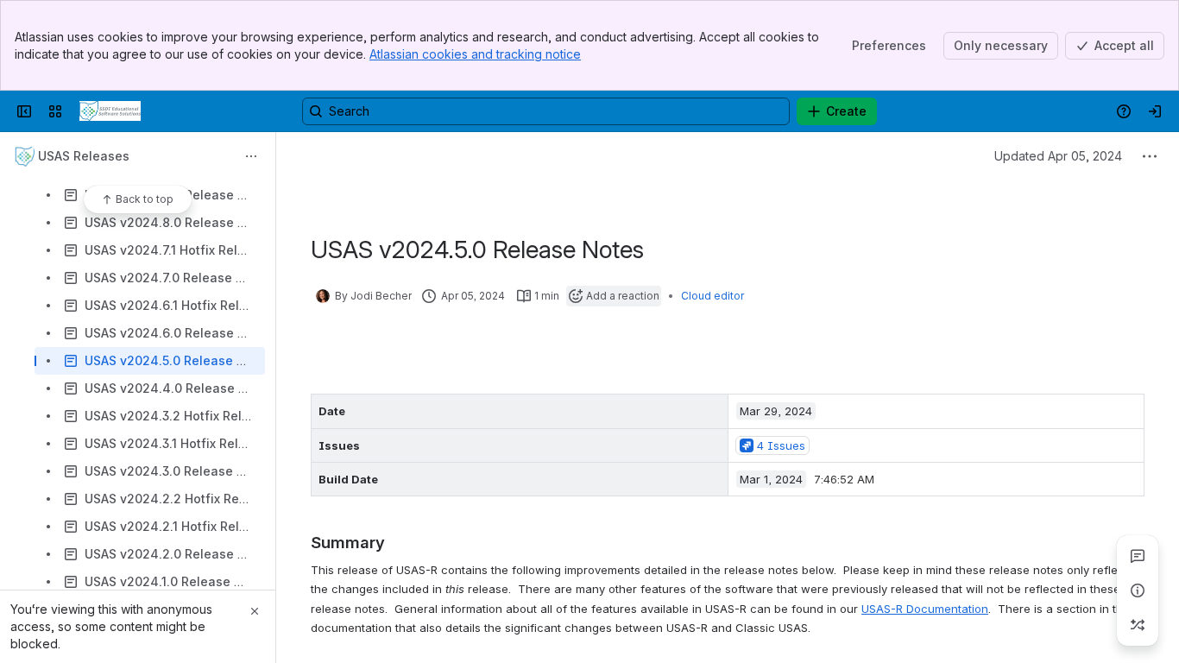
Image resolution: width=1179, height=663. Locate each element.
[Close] (254, 611)
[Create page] (1137, 625)
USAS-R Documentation (924, 609)
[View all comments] (1137, 556)
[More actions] (251, 156)
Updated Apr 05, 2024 (1058, 155)
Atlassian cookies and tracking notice (475, 54)
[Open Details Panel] (1137, 590)
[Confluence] (110, 111)
